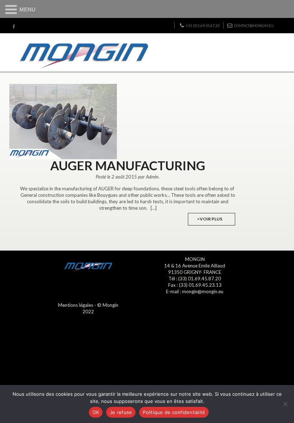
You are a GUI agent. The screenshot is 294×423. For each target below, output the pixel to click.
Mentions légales (75, 305)
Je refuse (121, 412)
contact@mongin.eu (254, 25)
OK (96, 412)
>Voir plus (209, 219)
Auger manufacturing (127, 165)
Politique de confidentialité (174, 412)
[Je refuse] (285, 404)
